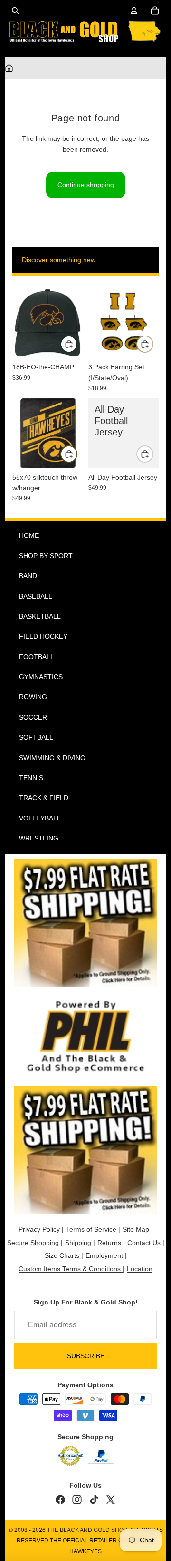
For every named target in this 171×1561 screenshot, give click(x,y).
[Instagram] (77, 1499)
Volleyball (40, 818)
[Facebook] (60, 1499)
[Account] (134, 10)
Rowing (33, 697)
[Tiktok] (94, 1499)
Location (139, 1269)
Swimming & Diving (52, 757)
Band (28, 576)
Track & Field (43, 797)
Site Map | (138, 1229)
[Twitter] (110, 1499)
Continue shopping (85, 184)
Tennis (31, 777)
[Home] (9, 68)
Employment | (106, 1255)
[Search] (15, 10)
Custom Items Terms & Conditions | (71, 1269)
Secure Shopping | (35, 1242)
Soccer (33, 717)
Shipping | (80, 1242)
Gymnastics (41, 677)
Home (29, 535)
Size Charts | (64, 1255)
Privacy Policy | (41, 1229)
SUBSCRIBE (85, 1356)
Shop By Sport (46, 556)
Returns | (111, 1242)
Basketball (40, 616)
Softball (36, 737)
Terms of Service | (93, 1229)
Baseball (35, 596)
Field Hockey (43, 636)
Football (36, 657)
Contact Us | (145, 1242)
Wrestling (38, 838)
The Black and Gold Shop (87, 1530)
